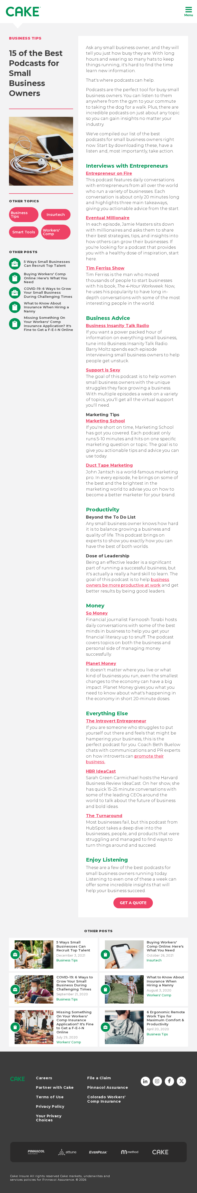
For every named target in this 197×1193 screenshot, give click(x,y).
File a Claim (99, 1078)
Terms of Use (50, 1097)
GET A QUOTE (133, 902)
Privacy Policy (50, 1106)
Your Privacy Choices (48, 1118)
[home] (23, 11)
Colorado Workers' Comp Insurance (106, 1099)
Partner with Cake (55, 1087)
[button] (188, 11)
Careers (44, 1078)
